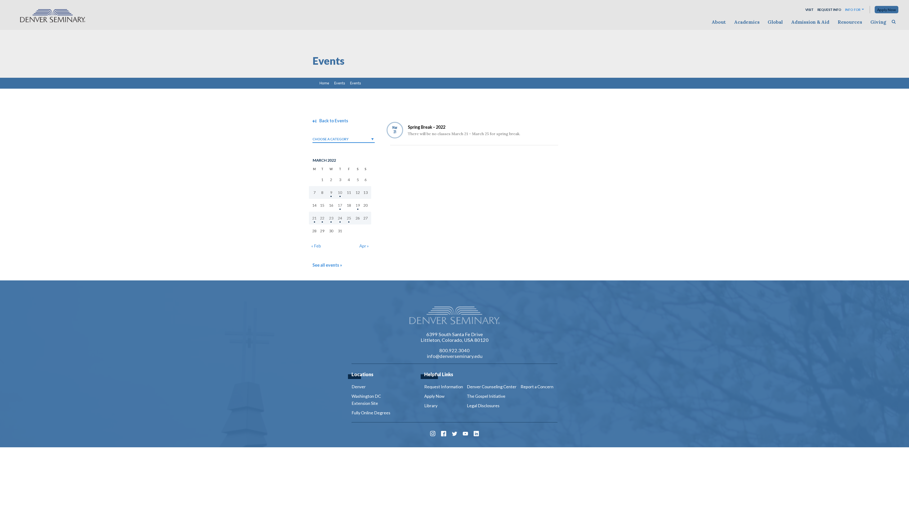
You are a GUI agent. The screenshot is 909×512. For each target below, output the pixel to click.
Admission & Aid (810, 22)
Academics (746, 22)
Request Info (829, 10)
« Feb (316, 245)
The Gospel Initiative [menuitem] (486, 396)
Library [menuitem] (430, 405)
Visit (809, 10)
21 (314, 218)
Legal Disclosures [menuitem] (483, 405)
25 (349, 218)
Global (775, 22)
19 (358, 205)
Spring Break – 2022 (426, 127)
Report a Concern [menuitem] (537, 386)
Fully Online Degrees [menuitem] (371, 412)
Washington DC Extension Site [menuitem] (366, 399)
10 (340, 192)
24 (340, 218)
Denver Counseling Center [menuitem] (492, 386)
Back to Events (333, 120)
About (719, 22)
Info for (853, 10)
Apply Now (886, 9)
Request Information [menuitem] (443, 386)
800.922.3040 (454, 350)
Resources (850, 22)
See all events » (327, 265)
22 (322, 218)
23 (331, 218)
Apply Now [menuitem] (434, 396)
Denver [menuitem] (359, 386)
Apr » (364, 245)
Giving (878, 22)
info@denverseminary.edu (454, 356)
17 (340, 205)
